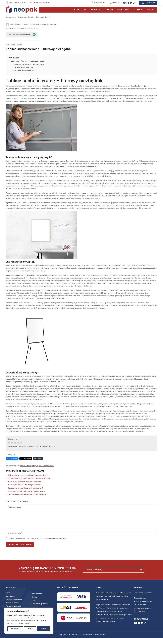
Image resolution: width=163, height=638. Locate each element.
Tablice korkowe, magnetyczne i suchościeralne (37, 466)
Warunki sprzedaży (12, 603)
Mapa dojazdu (36, 594)
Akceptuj (43, 629)
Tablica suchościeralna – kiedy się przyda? (29, 64)
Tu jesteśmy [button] (98, 2)
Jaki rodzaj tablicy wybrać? (23, 67)
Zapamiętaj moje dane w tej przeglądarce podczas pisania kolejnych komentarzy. (37, 538)
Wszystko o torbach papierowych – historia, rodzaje (26, 491)
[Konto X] (131, 2)
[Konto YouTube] (124, 2)
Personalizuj (15, 629)
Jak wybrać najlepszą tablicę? (24, 70)
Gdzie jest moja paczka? (40, 604)
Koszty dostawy (11, 596)
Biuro (7, 44)
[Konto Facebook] (127, 2)
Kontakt (34, 597)
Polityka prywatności (13, 606)
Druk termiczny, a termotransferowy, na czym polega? (27, 475)
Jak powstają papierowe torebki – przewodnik (24, 481)
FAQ (33, 600)
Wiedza (19, 44)
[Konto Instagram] (134, 2)
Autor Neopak (15, 24)
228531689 (115, 2)
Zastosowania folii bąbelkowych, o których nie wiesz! (27, 494)
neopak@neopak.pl (144, 608)
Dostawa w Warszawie (14, 599)
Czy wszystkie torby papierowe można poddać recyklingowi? (29, 478)
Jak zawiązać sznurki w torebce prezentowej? (24, 485)
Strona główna (11, 17)
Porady (13, 44)
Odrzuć (30, 629)
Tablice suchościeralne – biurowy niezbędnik (27, 61)
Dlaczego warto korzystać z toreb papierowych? (25, 488)
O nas (8, 593)
